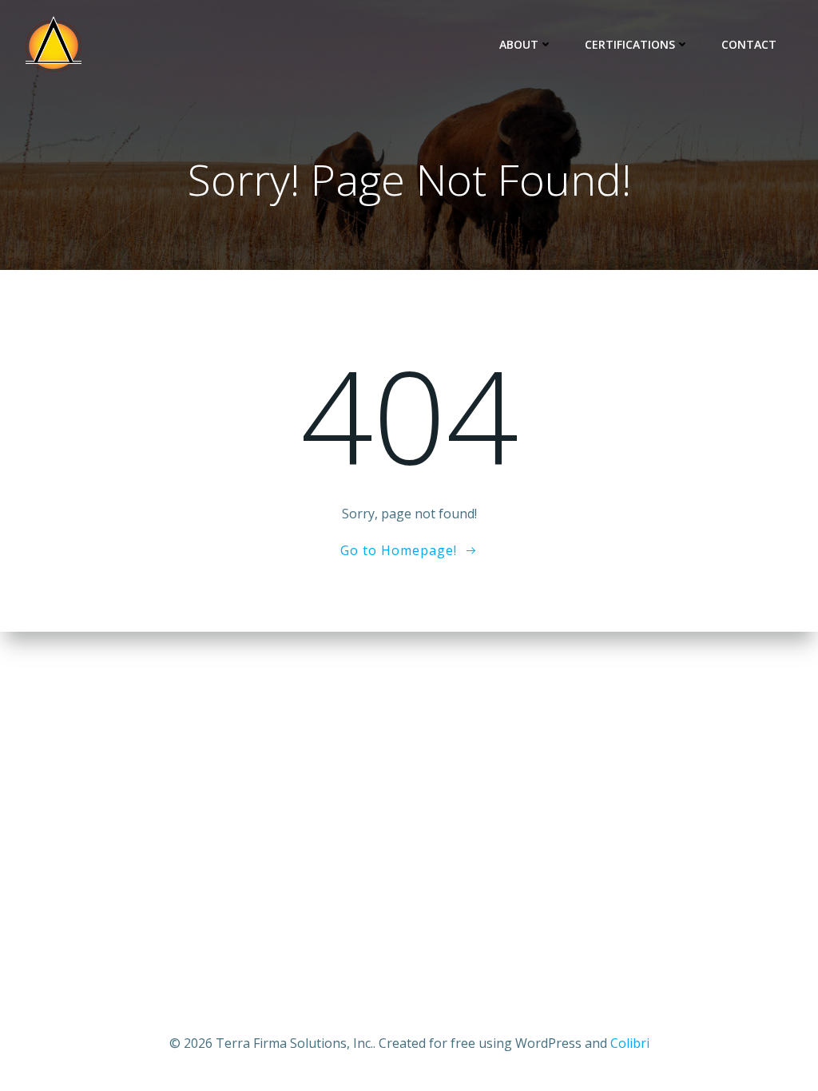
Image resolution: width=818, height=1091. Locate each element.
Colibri (629, 1043)
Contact (748, 44)
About (518, 44)
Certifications (630, 44)
